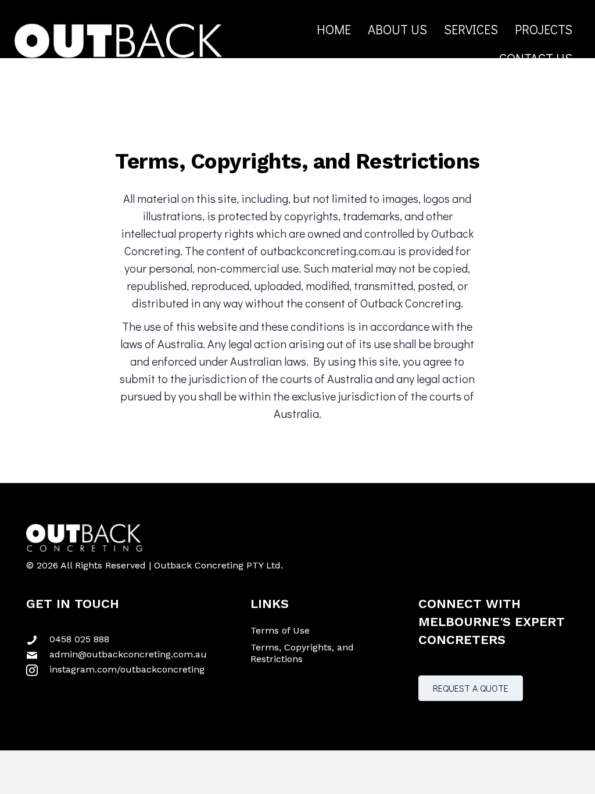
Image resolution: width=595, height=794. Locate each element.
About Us (397, 29)
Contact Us (535, 58)
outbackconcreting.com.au (327, 250)
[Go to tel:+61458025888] (129, 638)
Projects (543, 29)
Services (471, 29)
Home (334, 29)
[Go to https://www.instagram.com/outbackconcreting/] (129, 668)
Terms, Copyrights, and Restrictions (302, 653)
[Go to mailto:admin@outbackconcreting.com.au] (129, 653)
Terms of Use (280, 630)
